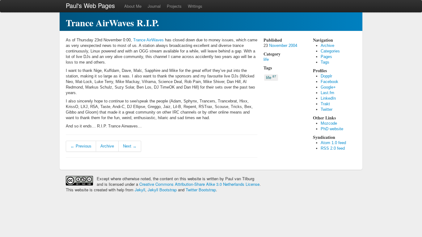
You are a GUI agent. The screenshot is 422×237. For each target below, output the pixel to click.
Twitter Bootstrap (201, 190)
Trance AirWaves (148, 40)
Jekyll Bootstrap (162, 190)
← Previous (80, 146)
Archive (107, 146)
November (278, 45)
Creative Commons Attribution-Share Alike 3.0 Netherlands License (199, 184)
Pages (326, 56)
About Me (132, 6)
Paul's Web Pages (90, 5)
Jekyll (140, 190)
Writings (195, 6)
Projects (174, 6)
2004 (293, 45)
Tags (325, 62)
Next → (130, 146)
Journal (154, 6)
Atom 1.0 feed (333, 142)
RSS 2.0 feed (333, 148)
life (266, 59)
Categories (330, 51)
